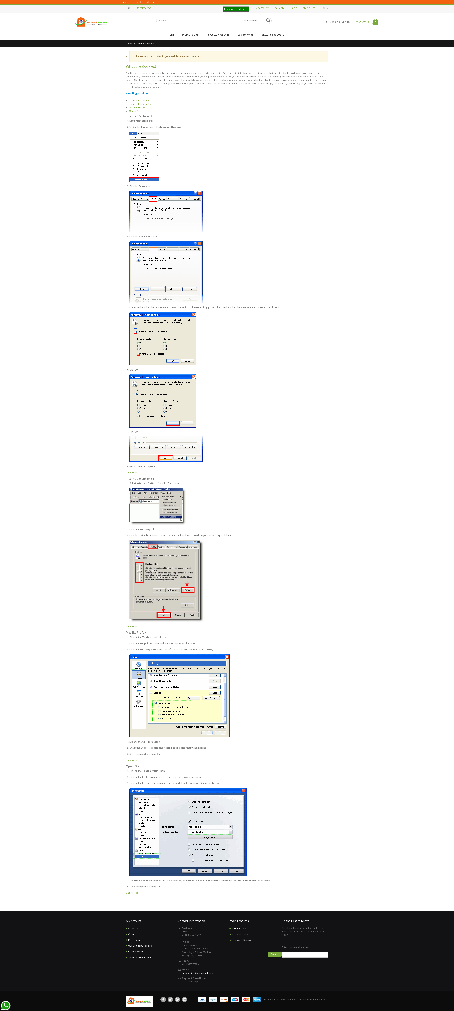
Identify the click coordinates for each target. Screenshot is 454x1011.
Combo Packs (245, 34)
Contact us (134, 934)
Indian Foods (190, 34)
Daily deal (280, 8)
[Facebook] (163, 999)
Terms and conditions (139, 957)
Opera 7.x (134, 111)
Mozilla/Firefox (137, 107)
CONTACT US (362, 22)
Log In (324, 8)
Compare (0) (145, 8)
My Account (262, 8)
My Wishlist (309, 8)
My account (134, 940)
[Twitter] (170, 999)
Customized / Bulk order (236, 8)
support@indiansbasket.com (197, 972)
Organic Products (272, 34)
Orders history (240, 928)
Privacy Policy (135, 951)
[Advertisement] (253, 960)
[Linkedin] (184, 999)
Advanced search (241, 934)
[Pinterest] (177, 999)
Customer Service (241, 940)
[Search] (268, 21)
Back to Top (132, 472)
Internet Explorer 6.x (140, 103)
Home (129, 43)
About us (133, 928)
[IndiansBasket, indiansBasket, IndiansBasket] (91, 22)
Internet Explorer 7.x (140, 100)
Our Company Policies (140, 945)
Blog (294, 8)
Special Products (218, 34)
